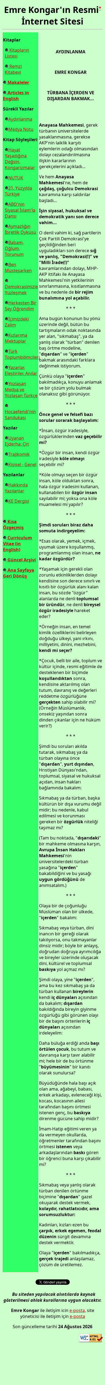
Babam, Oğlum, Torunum (14, 248)
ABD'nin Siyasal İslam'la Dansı (20, 210)
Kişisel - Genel (22, 464)
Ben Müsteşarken (18, 267)
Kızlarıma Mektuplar (16, 338)
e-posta (77, 1310)
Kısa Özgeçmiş (13, 524)
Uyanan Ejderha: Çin (17, 441)
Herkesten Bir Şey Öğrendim (20, 306)
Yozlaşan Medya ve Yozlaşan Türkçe (21, 389)
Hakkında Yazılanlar (16, 488)
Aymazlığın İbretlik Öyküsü (20, 229)
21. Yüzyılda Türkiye (18, 191)
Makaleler (17, 82)
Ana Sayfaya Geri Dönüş (18, 573)
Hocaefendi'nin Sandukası (20, 415)
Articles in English (16, 96)
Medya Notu (20, 129)
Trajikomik (19, 454)
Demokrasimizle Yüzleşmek (21, 290)
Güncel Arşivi (21, 560)
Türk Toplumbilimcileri (22, 354)
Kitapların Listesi (17, 53)
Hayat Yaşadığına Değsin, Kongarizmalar (20, 159)
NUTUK (15, 178)
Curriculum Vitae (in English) (17, 544)
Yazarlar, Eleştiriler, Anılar (21, 370)
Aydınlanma (20, 119)
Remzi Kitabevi (13, 69)
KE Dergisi (18, 501)
